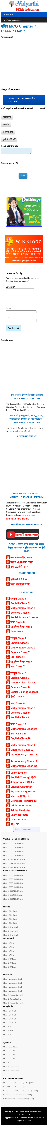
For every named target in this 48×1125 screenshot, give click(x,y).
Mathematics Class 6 (22, 608)
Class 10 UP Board (9, 959)
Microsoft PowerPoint (23, 800)
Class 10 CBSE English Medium (14, 859)
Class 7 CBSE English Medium (13, 847)
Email (9, 317)
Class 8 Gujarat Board (10, 1055)
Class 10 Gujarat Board (11, 1063)
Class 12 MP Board (9, 1035)
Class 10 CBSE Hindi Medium (13, 891)
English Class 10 (20, 738)
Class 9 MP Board (9, 1023)
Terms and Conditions (28, 1111)
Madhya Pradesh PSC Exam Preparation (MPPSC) (20, 1091)
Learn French (18, 819)
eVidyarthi (23, 1118)
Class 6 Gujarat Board (10, 1047)
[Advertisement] (24, 63)
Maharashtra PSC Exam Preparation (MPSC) (18, 1099)
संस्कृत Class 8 (18, 673)
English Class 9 (19, 717)
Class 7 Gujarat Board (10, 1051)
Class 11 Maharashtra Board (12, 999)
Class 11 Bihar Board (10, 931)
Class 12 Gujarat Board (11, 1071)
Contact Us (25, 1115)
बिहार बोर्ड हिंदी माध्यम (20, 584)
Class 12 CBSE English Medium (14, 867)
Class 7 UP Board (9, 947)
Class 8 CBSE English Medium (13, 851)
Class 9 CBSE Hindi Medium (13, 887)
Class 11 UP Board (9, 963)
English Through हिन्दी (23, 777)
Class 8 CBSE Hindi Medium (13, 883)
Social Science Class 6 (24, 617)
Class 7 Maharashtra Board (12, 983)
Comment (10, 287)
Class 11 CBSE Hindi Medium (13, 895)
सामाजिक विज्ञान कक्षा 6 (21, 626)
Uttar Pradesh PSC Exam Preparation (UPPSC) (19, 1083)
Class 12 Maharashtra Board (12, 1003)
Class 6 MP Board (9, 1011)
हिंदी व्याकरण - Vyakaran (23, 791)
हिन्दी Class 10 (18, 724)
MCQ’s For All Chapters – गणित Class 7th (22, 99)
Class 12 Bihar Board (10, 935)
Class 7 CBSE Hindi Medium (13, 879)
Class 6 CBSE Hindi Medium (13, 875)
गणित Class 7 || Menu (13, 20)
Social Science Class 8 (24, 691)
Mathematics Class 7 (22, 647)
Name (9, 308)
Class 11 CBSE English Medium (14, 863)
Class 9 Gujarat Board (10, 1059)
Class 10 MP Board (9, 1027)
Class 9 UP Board (9, 955)
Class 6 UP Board (9, 943)
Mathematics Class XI (23, 745)
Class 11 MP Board (9, 1031)
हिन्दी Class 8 (17, 696)
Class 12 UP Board (9, 967)
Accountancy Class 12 (23, 761)
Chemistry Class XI (22, 749)
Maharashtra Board (17, 518)
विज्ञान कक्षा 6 (16, 631)
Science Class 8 (20, 687)
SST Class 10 (18, 733)
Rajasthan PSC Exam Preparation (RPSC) (17, 1095)
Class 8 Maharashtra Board (12, 987)
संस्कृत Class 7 (18, 638)
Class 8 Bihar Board (10, 919)
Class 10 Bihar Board (10, 927)
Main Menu (9, 14)
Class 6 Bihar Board (10, 911)
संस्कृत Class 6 (18, 598)
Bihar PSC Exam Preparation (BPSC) (16, 1087)
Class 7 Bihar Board (10, 915)
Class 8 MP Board (9, 1019)
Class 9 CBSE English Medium (13, 855)
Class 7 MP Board (9, 1015)
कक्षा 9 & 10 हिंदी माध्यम (21, 562)
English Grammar (21, 786)
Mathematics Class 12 (23, 765)
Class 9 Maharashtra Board (12, 991)
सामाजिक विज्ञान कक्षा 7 (21, 661)
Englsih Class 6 (19, 603)
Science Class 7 (20, 652)
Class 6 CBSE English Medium (13, 843)
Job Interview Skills (22, 782)
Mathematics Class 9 (22, 708)
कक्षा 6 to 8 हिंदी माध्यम (21, 557)
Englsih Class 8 (19, 677)
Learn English (18, 772)
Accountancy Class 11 (23, 754)
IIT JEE (14, 824)
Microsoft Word (19, 796)
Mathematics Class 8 (22, 682)
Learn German (19, 814)
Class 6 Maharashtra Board (12, 979)
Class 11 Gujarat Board (11, 1067)
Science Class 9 (20, 712)
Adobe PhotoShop (21, 805)
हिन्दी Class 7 (17, 666)
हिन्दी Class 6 (17, 622)
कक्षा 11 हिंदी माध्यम (19, 566)
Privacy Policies (11, 1111)
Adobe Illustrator (20, 810)
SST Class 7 (17, 657)
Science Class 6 (20, 612)
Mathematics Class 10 (23, 728)
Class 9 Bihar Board (10, 923)
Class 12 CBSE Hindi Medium (13, 899)
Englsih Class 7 (19, 642)
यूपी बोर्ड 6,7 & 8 (18, 579)
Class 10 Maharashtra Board (12, 995)
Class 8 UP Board (9, 951)
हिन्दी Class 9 (17, 703)
